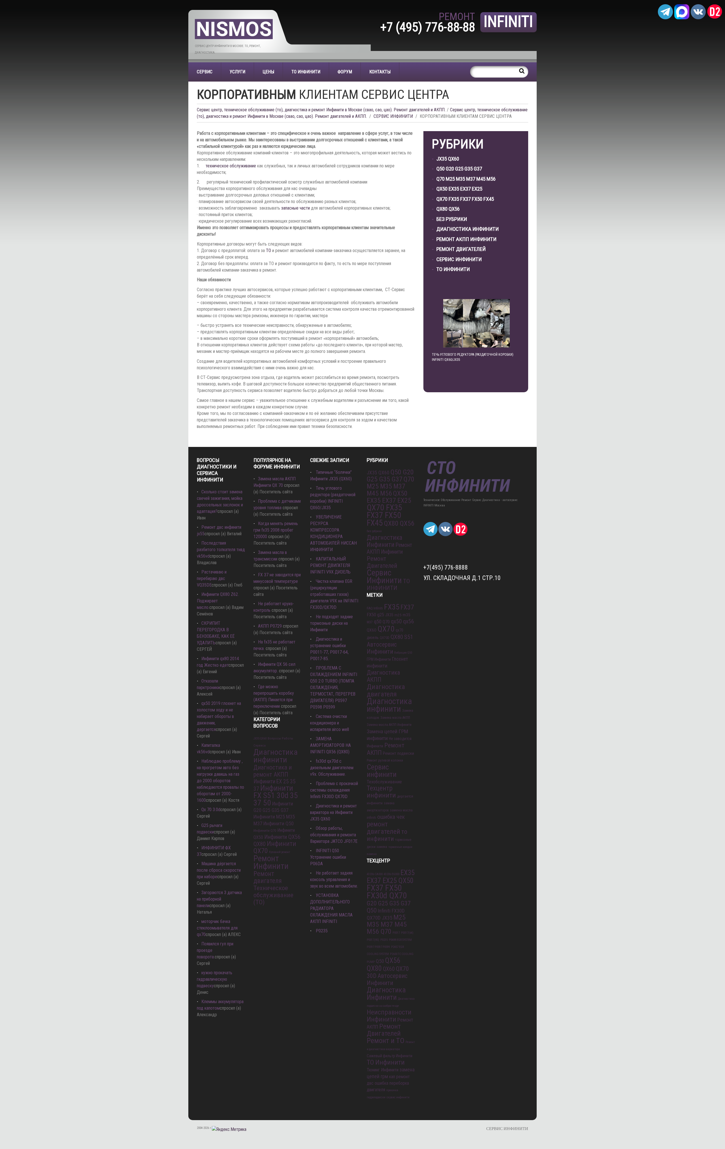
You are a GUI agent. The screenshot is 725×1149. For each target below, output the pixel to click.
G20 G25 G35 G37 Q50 (389, 906)
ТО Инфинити (386, 1062)
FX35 (391, 607)
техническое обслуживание (231, 166)
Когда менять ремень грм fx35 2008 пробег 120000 (275, 530)
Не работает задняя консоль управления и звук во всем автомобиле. (334, 879)
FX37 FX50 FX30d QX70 (387, 891)
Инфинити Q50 (278, 823)
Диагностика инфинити (275, 755)
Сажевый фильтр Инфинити (389, 1056)
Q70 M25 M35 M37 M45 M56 (466, 179)
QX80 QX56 (448, 209)
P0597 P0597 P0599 (378, 947)
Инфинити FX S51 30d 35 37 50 (275, 795)
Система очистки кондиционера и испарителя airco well (329, 723)
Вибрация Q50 (403, 653)
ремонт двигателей (383, 827)
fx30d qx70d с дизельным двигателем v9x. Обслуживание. (331, 767)
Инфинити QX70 (274, 847)
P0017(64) (407, 933)
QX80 (397, 636)
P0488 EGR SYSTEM (400, 940)
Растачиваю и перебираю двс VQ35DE (212, 578)
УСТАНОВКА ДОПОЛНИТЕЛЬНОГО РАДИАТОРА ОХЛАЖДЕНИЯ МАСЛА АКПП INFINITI (331, 908)
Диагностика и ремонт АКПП (272, 771)
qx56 (408, 621)
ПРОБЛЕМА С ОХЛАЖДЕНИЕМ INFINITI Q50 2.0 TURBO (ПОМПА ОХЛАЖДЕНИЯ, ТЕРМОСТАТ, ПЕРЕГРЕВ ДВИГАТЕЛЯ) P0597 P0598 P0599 (333, 687)
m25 (398, 615)
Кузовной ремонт (279, 852)
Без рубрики (451, 219)
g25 (380, 614)
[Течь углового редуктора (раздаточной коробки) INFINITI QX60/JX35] (476, 323)
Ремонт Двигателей (461, 249)
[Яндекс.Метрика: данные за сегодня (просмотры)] (229, 1129)
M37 (370, 622)
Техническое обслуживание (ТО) (273, 895)
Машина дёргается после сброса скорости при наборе (219, 870)
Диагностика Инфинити (467, 229)
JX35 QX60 (447, 158)
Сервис (204, 71)
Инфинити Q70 (264, 830)
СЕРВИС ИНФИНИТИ (393, 116)
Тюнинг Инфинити (382, 1070)
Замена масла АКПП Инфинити (389, 725)
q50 (377, 621)
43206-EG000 (391, 874)
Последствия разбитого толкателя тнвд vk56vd (221, 549)
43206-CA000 (375, 874)
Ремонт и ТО (385, 1040)
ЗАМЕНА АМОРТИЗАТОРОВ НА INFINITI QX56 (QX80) (330, 745)
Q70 (386, 621)
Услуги (237, 71)
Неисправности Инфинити (389, 1015)
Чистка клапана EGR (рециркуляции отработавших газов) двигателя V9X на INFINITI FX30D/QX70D (334, 594)
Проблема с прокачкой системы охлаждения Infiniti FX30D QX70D (334, 790)
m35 (406, 614)
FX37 (407, 607)
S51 (408, 636)
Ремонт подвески (398, 753)
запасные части (295, 208)
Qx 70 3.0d (210, 809)
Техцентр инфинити (381, 791)
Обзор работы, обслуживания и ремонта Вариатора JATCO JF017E (333, 835)
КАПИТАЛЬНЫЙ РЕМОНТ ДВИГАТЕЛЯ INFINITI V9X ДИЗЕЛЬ (330, 565)
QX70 (386, 629)
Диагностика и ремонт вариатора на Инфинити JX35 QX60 (333, 812)
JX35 (389, 615)
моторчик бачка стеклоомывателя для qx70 (217, 928)
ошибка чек (391, 816)
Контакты (380, 71)
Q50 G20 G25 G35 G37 (459, 168)
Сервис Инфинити (459, 259)
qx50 (396, 621)
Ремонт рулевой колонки (385, 760)
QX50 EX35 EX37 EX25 (459, 189)
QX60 (371, 630)
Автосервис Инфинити (382, 648)
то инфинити (387, 835)
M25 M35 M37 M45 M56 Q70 (387, 924)
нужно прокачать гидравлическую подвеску (214, 979)
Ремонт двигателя (267, 877)
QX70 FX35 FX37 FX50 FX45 (465, 199)
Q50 (380, 961)
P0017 (396, 933)
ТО (268, 250)
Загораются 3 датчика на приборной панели (219, 899)
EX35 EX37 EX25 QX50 (391, 877)
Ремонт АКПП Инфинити (466, 239)
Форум (345, 71)
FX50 (371, 614)
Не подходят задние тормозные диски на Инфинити (331, 623)
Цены (268, 71)
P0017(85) (373, 940)
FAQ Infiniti (375, 608)
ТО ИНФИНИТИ (305, 71)
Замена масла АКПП (395, 718)
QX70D (384, 638)
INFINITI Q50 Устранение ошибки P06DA (328, 857)
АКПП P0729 (270, 626)
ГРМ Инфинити (379, 659)
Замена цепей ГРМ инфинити (387, 734)
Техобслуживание (384, 782)
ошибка (381, 1083)
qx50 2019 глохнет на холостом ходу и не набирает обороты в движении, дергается (219, 716)
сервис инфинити (398, 1097)
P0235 (322, 930)
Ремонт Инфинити (271, 862)
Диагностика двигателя (386, 690)
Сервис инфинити (381, 771)
